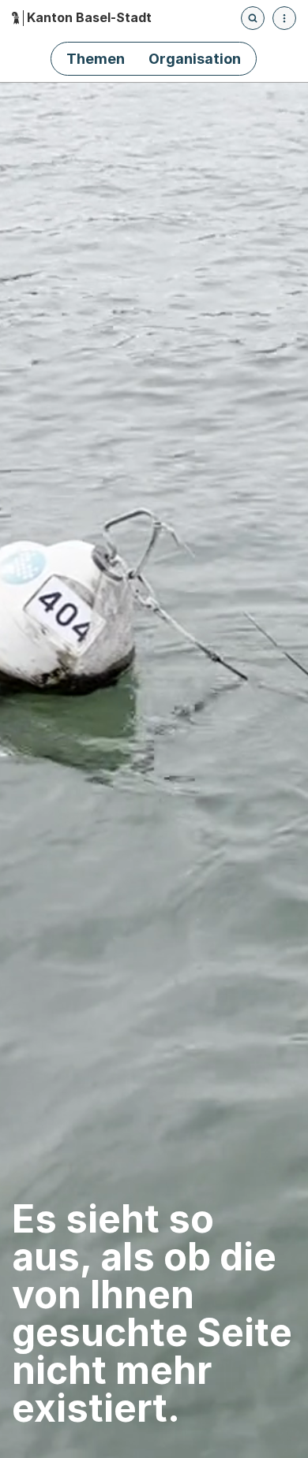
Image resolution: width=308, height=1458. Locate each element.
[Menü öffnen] (284, 18)
